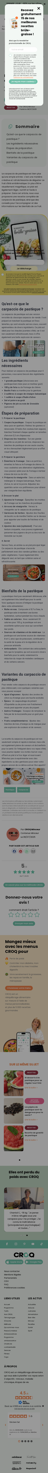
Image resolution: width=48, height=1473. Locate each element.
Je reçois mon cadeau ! (23, 81)
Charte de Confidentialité (17, 99)
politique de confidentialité (23, 77)
